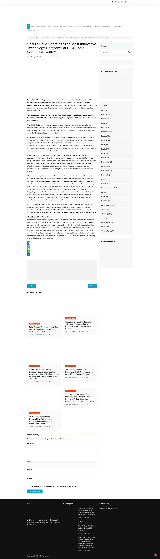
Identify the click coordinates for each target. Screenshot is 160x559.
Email (29, 469)
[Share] (62, 254)
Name (29, 461)
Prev (32, 286)
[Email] (62, 248)
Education (104, 127)
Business (71, 26)
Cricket (103, 123)
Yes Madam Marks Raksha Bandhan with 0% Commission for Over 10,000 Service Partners (79, 372)
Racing (103, 196)
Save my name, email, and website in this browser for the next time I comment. (53, 486)
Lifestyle (104, 175)
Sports (103, 209)
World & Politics (106, 231)
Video (33, 26)
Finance (104, 140)
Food (103, 144)
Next (91, 286)
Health (50, 26)
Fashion (104, 136)
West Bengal (41, 26)
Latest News (117, 26)
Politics (78, 26)
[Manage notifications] (155, 554)
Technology (105, 214)
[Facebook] (62, 242)
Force (56, 26)
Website (29, 478)
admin (33, 334)
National (97, 26)
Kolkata (103, 166)
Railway (63, 26)
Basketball (104, 114)
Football (104, 149)
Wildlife (103, 227)
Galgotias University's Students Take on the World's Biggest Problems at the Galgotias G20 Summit (86, 526)
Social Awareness (107, 205)
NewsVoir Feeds (33, 31)
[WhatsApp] (62, 251)
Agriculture (104, 110)
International (106, 26)
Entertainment (87, 26)
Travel (103, 218)
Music (103, 179)
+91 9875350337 (113, 508)
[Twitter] (62, 245)
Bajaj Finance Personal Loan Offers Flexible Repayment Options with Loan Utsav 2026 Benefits (43, 329)
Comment (30, 443)
